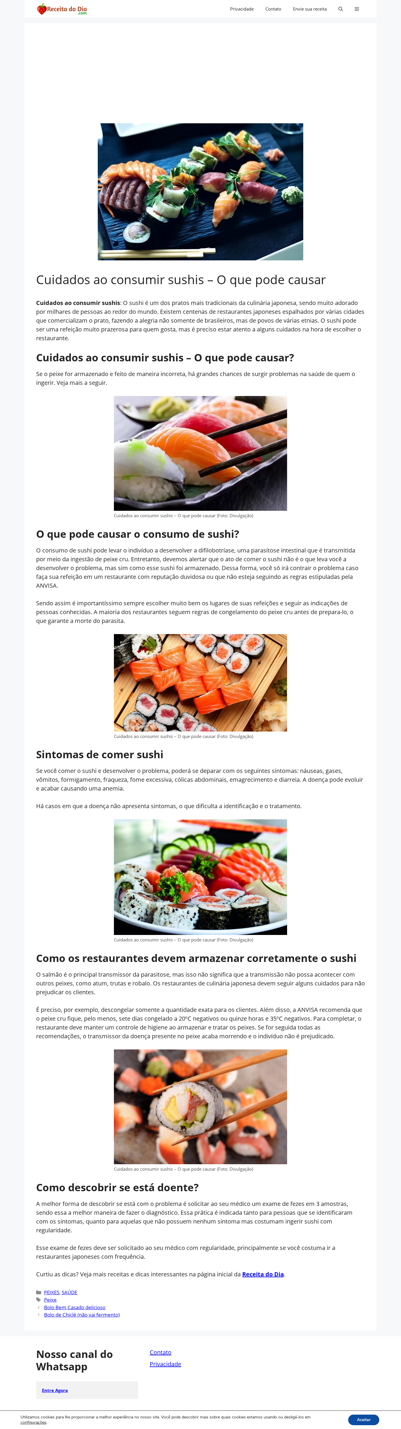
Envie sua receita (310, 9)
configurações (33, 1422)
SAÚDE (69, 1292)
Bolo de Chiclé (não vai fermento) (82, 1314)
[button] (341, 9)
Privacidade (242, 9)
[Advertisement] (200, 79)
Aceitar (363, 1420)
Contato (273, 9)
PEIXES (51, 1292)
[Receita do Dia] (61, 9)
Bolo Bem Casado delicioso (74, 1307)
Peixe (50, 1299)
